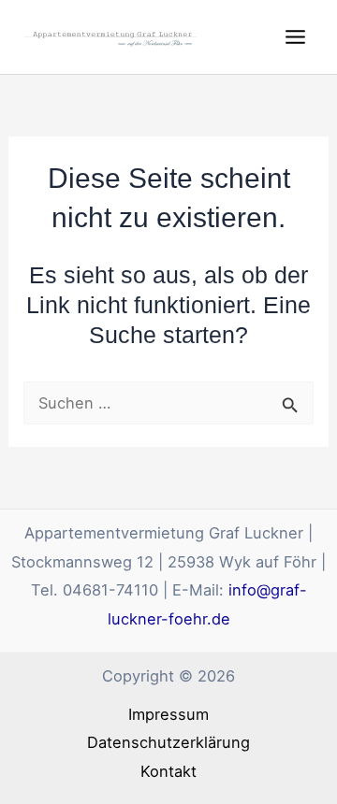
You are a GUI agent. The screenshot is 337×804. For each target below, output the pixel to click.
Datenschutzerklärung (168, 742)
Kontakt (168, 771)
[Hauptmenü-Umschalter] (294, 37)
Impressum (168, 714)
